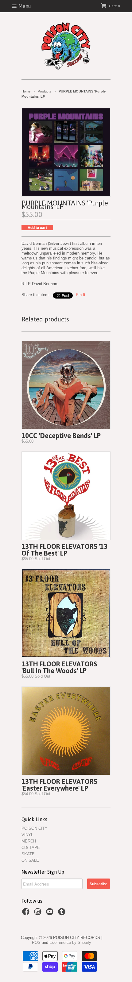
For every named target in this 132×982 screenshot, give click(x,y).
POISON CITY (34, 828)
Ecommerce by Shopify (70, 942)
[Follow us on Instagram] (38, 913)
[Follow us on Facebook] (26, 913)
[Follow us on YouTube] (50, 913)
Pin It (80, 294)
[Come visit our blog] (62, 913)
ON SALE (30, 860)
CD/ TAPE (30, 847)
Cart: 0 (114, 6)
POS (36, 942)
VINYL (27, 834)
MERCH (28, 841)
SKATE (28, 854)
